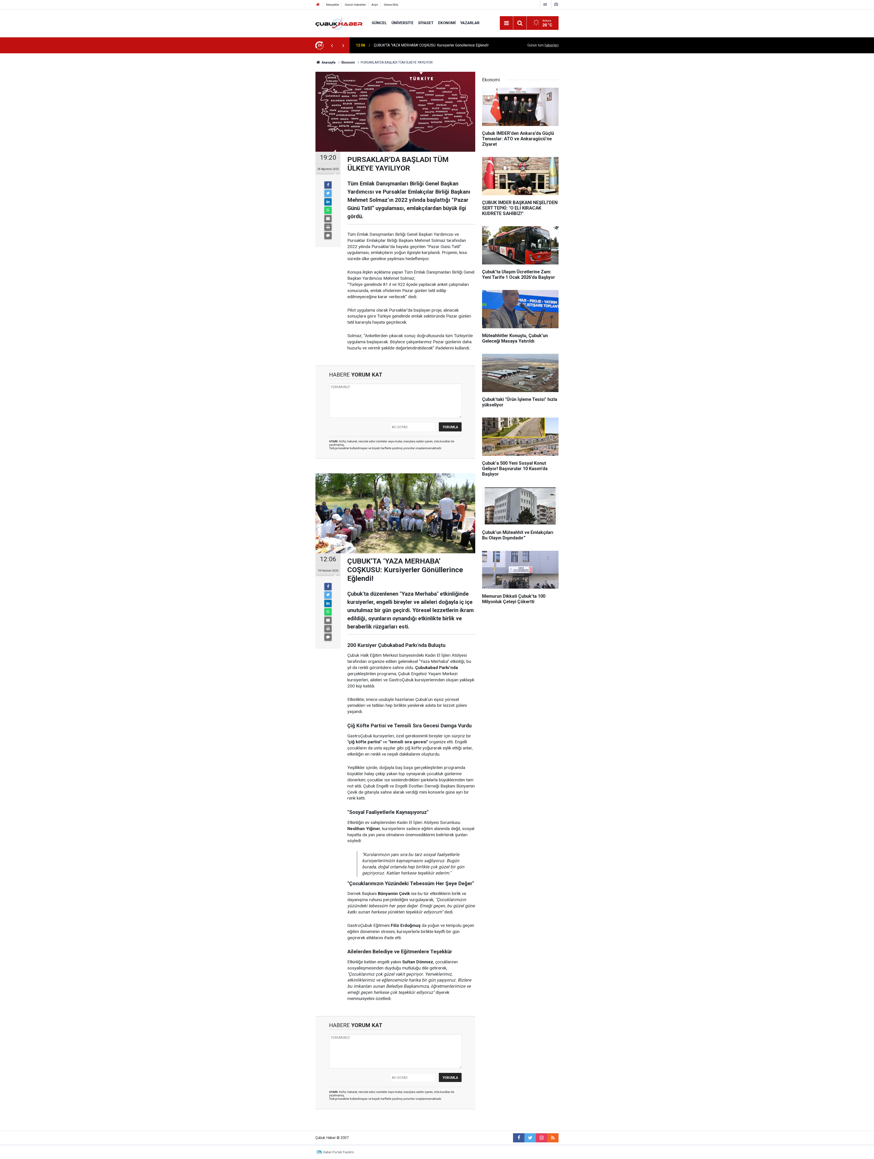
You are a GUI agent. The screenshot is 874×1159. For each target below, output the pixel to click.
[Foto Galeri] (556, 4)
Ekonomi (447, 23)
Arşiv (374, 4)
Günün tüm (543, 45)
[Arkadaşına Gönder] (328, 218)
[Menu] (506, 23)
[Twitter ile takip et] (530, 1137)
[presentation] (332, 45)
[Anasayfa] (317, 4)
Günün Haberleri (355, 4)
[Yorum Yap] (328, 235)
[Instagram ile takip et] (541, 1137)
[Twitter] (328, 193)
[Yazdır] (328, 227)
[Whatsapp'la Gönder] (328, 210)
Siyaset (426, 23)
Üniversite (402, 23)
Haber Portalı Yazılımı (338, 1152)
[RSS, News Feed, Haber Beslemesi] (553, 1137)
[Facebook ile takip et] (518, 1137)
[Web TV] (545, 4)
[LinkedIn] (328, 201)
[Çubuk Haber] (339, 23)
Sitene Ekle (391, 4)
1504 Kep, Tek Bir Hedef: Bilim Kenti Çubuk (408, 45)
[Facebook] (328, 185)
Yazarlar (470, 23)
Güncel (379, 23)
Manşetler (332, 4)
